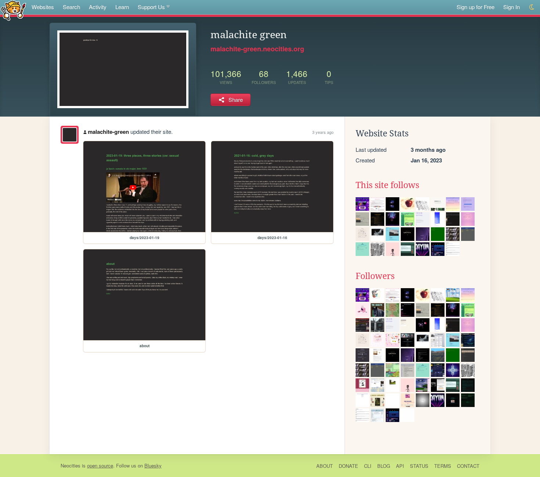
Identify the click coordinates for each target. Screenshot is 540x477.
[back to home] (13, 10)
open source (100, 465)
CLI (367, 465)
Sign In (511, 7)
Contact (468, 465)
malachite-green (108, 132)
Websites (43, 7)
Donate (348, 465)
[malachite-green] (69, 134)
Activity (98, 7)
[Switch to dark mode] (532, 7)
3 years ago (323, 132)
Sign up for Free (475, 7)
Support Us (151, 7)
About (324, 465)
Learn (122, 7)
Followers (375, 276)
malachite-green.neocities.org (257, 49)
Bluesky (153, 465)
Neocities (70, 465)
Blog (383, 465)
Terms (442, 465)
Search (71, 7)
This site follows (387, 185)
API (400, 465)
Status (419, 465)
